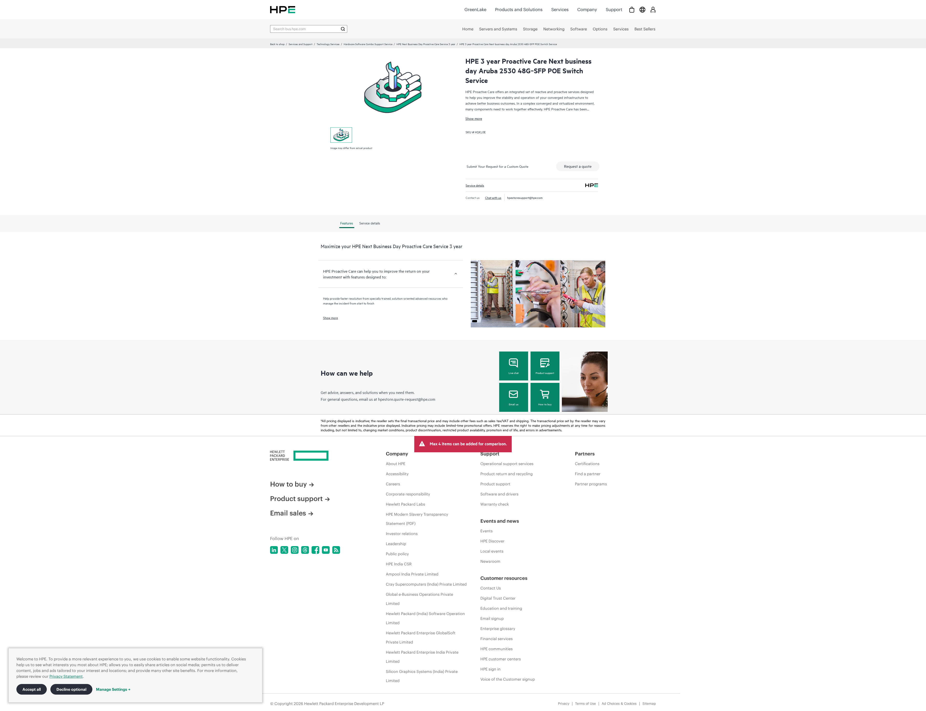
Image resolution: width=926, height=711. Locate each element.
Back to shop (277, 44)
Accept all (31, 689)
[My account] (653, 9)
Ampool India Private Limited (412, 574)
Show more (473, 118)
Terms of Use (585, 703)
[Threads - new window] (305, 550)
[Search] (343, 29)
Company (587, 9)
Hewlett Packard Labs (405, 504)
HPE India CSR (399, 564)
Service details (475, 185)
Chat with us (493, 197)
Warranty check (494, 504)
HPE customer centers (500, 659)
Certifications (587, 463)
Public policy (397, 553)
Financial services (496, 638)
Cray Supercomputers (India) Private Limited (426, 584)
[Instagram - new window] (295, 550)
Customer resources (503, 578)
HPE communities (496, 648)
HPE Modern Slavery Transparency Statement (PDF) (417, 519)
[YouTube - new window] (326, 550)
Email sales (288, 513)
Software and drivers (499, 494)
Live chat (514, 373)
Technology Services (328, 44)
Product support (545, 373)
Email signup (492, 618)
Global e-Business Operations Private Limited (419, 599)
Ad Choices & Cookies (619, 703)
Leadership (396, 543)
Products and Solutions (519, 9)
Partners (585, 454)
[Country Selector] (642, 9)
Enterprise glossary (497, 628)
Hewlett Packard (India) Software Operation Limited (425, 618)
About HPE (395, 463)
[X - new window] (284, 550)
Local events (492, 551)
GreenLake (475, 9)
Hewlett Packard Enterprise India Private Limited (422, 657)
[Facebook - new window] (315, 550)
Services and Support (301, 44)
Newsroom (490, 561)
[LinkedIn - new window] (274, 550)
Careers (393, 483)
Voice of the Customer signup (507, 679)
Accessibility (397, 473)
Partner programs (591, 483)
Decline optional (71, 689)
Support (614, 9)
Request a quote (578, 166)
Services (560, 9)
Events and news (499, 521)
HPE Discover (492, 541)
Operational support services (506, 463)
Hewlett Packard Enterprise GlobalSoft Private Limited (421, 637)
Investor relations (402, 533)
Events (486, 530)
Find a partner (587, 473)
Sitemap (649, 703)
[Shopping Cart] (632, 9)
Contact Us (490, 588)
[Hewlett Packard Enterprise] (282, 9)
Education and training (501, 608)
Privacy (563, 703)
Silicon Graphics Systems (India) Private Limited (422, 676)
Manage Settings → (113, 689)
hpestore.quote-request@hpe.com (406, 399)
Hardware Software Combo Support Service (368, 44)
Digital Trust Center (498, 598)
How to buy (545, 404)
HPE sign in (490, 669)
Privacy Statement (66, 676)
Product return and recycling (506, 473)
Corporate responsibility (408, 494)
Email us (513, 404)
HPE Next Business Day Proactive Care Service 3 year (425, 44)
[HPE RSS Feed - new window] (336, 550)
